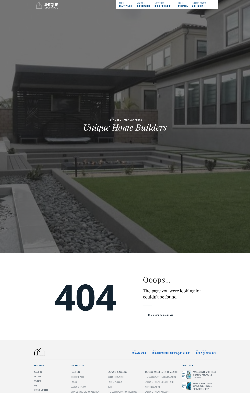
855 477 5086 (139, 352)
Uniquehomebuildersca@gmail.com (171, 353)
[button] (160, 315)
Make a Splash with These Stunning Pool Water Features (204, 374)
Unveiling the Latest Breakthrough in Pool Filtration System (203, 386)
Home (111, 120)
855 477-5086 (125, 5)
